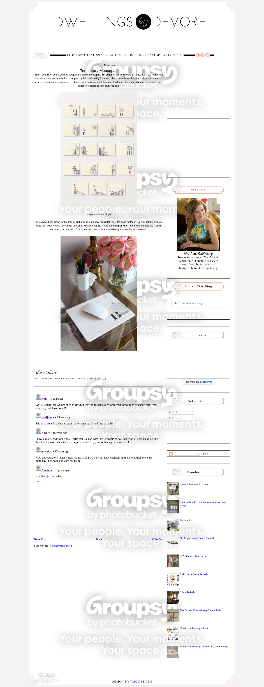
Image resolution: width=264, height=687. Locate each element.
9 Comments (94, 379)
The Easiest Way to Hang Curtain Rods (200, 610)
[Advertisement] (132, 42)
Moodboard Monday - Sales (194, 628)
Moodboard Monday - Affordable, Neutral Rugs (204, 646)
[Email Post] (104, 379)
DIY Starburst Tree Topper (193, 556)
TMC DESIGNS (141, 681)
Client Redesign (188, 592)
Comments (177, 418)
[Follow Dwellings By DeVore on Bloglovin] (198, 383)
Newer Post (40, 539)
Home (99, 539)
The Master (186, 520)
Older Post (157, 539)
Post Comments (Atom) (61, 545)
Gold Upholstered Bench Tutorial (197, 538)
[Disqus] (98, 437)
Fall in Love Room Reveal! (193, 574)
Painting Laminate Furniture (194, 484)
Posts (174, 412)
